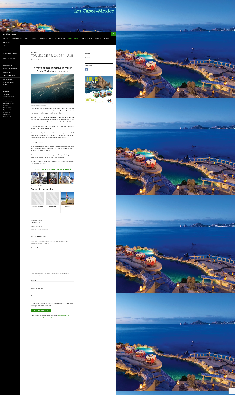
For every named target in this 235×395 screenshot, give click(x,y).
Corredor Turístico (7, 101)
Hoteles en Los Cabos (30, 38)
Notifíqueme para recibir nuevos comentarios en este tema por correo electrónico (50, 275)
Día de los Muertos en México (39, 228)
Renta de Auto (61, 38)
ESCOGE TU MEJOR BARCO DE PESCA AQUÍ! (52, 169)
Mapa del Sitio (6, 42)
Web (32, 296)
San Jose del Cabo (7, 112)
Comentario (35, 248)
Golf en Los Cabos (87, 38)
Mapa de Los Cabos (8, 50)
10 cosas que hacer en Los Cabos (10, 54)
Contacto (96, 38)
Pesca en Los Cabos (73, 38)
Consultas (106, 38)
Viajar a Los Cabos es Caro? (10, 68)
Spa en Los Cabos (7, 79)
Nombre (34, 280)
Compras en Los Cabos (9, 75)
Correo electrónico (37, 288)
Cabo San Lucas (36, 221)
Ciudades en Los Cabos (9, 61)
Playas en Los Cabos (8, 65)
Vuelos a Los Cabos (17, 38)
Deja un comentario (56, 59)
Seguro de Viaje (7, 72)
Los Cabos (5, 38)
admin (46, 59)
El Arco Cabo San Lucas (9, 58)
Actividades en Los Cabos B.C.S (46, 38)
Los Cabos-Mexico (9, 34)
